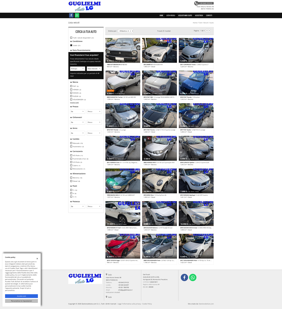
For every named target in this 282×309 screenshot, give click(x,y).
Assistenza (199, 15)
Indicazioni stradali (113, 292)
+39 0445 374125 (123, 282)
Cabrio (76, 165)
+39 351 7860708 (123, 287)
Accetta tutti (21, 296)
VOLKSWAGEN (79, 99)
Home (161, 15)
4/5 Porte (78, 155)
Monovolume (79, 169)
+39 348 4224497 (123, 285)
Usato (76, 45)
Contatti (209, 15)
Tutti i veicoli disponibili (83, 38)
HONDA (77, 90)
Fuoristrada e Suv (80, 159)
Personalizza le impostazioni (21, 301)
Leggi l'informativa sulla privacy (129, 304)
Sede (110, 274)
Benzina (77, 178)
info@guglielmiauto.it (125, 290)
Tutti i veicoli (203, 23)
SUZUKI (77, 96)
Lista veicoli (170, 15)
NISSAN (77, 93)
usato (212, 23)
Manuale (78, 143)
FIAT (76, 86)
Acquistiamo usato (185, 15)
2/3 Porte (77, 162)
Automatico (78, 146)
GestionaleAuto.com (206, 304)
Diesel (76, 181)
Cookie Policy (147, 304)
